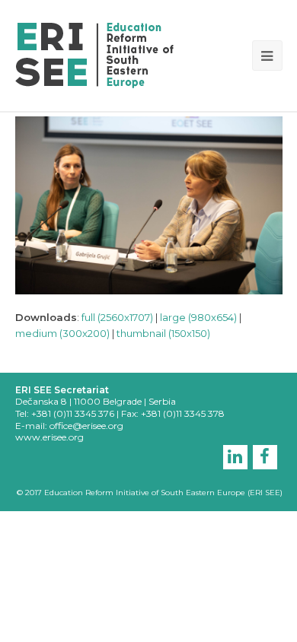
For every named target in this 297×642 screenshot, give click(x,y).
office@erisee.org (86, 425)
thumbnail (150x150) (163, 333)
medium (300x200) (62, 333)
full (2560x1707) (117, 317)
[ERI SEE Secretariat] (94, 54)
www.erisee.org (49, 437)
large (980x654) (198, 317)
